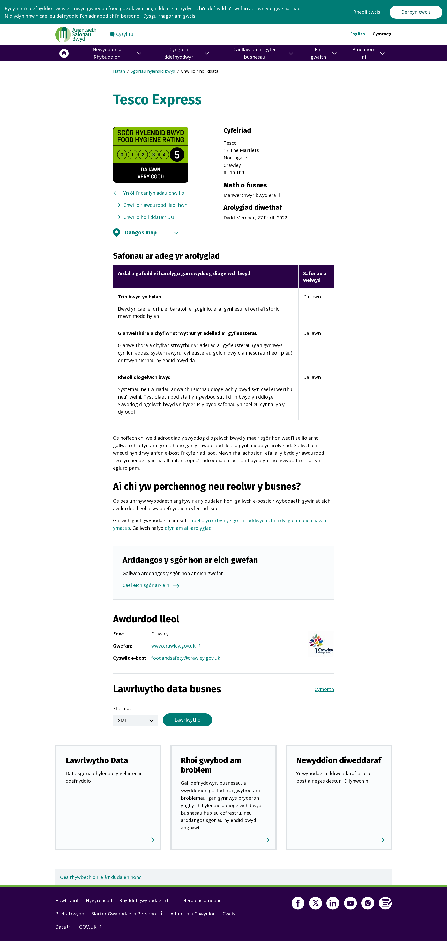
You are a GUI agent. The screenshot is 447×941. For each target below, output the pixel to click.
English (357, 34)
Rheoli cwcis (366, 12)
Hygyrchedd (99, 900)
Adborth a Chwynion (193, 913)
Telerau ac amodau (200, 900)
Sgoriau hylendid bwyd (153, 71)
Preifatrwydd (69, 913)
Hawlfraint (67, 900)
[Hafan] (64, 53)
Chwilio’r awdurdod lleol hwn (155, 205)
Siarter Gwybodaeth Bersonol (128, 915)
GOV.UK (92, 929)
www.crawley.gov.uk (175, 646)
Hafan (119, 71)
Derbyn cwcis (416, 12)
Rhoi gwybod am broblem (211, 765)
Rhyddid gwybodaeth (147, 902)
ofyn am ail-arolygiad (187, 528)
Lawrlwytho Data (97, 760)
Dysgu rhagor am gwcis (169, 16)
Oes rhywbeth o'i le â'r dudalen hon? (100, 877)
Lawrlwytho (187, 720)
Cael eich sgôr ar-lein (146, 585)
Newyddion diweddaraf (338, 760)
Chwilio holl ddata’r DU (148, 217)
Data (64, 929)
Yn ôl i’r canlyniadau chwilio (153, 193)
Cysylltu (124, 34)
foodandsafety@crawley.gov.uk (185, 658)
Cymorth (324, 689)
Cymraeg (382, 34)
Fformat (122, 708)
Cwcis (229, 913)
